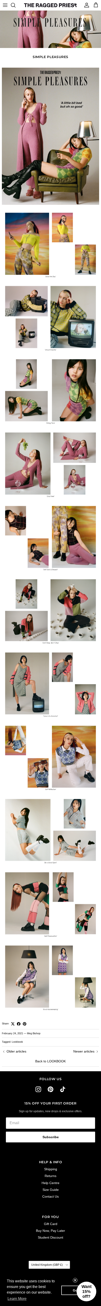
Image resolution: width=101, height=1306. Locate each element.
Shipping (50, 1169)
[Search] (15, 5)
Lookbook (17, 1041)
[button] (86, 1291)
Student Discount (50, 1237)
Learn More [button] (17, 1299)
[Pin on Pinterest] (24, 1024)
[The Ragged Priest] (50, 5)
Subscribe (51, 1137)
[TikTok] (62, 1089)
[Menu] (5, 5)
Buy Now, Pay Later (50, 1231)
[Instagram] (38, 1089)
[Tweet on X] (13, 1024)
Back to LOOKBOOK (50, 1061)
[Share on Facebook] (18, 1024)
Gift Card (50, 1224)
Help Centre (50, 1183)
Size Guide (51, 1190)
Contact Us (50, 1196)
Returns (50, 1176)
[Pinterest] (50, 1089)
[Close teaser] (75, 1280)
